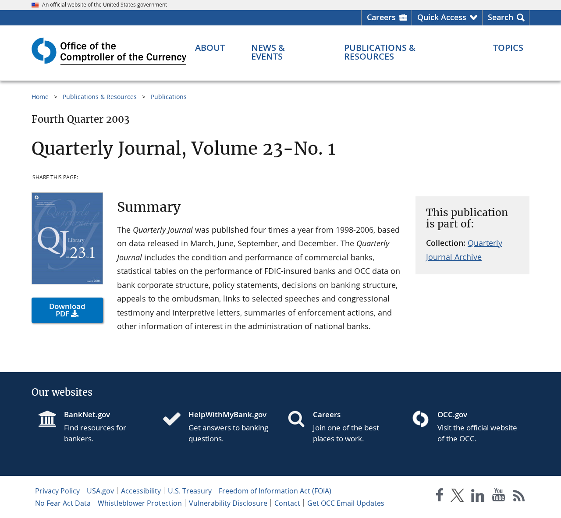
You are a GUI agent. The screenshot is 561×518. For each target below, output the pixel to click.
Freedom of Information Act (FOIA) (275, 491)
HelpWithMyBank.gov (227, 414)
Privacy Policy (57, 491)
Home (40, 96)
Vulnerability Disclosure (228, 503)
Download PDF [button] (67, 310)
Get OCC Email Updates (345, 503)
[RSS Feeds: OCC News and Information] (519, 496)
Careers (381, 17)
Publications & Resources (100, 96)
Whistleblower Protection (140, 503)
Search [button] (500, 17)
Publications (169, 96)
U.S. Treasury (190, 491)
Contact (287, 503)
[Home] (175, 420)
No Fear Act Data (63, 503)
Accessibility (141, 491)
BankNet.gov (87, 414)
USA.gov (100, 491)
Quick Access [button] (441, 17)
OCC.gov (452, 414)
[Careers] (300, 420)
